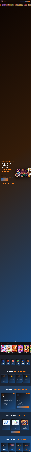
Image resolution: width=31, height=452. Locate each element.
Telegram (14, 365)
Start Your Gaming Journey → (15, 431)
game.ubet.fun (5, 426)
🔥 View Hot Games (11, 179)
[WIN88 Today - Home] (2, 1)
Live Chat (16, 365)
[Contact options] (29, 450)
